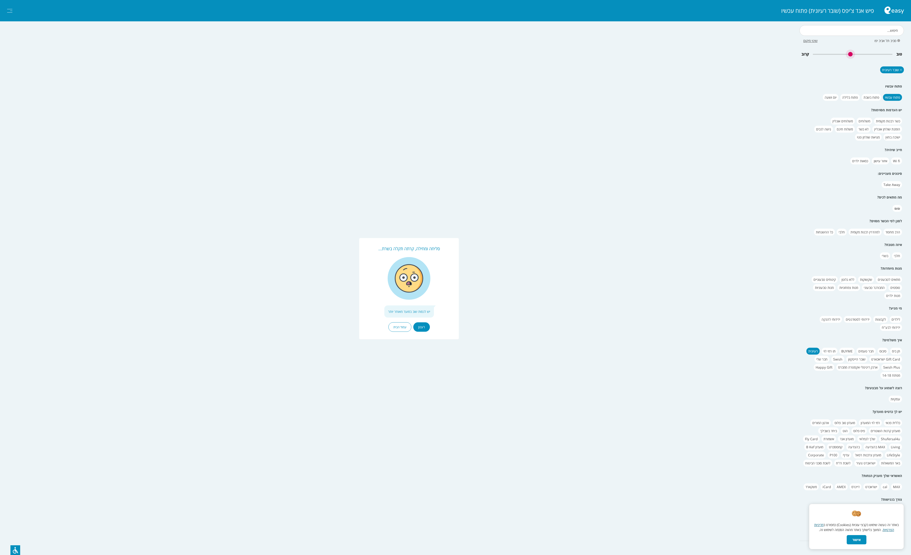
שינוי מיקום (810, 40)
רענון (421, 327)
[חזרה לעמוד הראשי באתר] (894, 10)
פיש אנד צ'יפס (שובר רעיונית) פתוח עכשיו (827, 10)
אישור (856, 539)
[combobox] (851, 30)
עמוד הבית (399, 327)
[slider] (852, 54)
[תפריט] (9, 10)
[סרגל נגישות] (15, 550)
